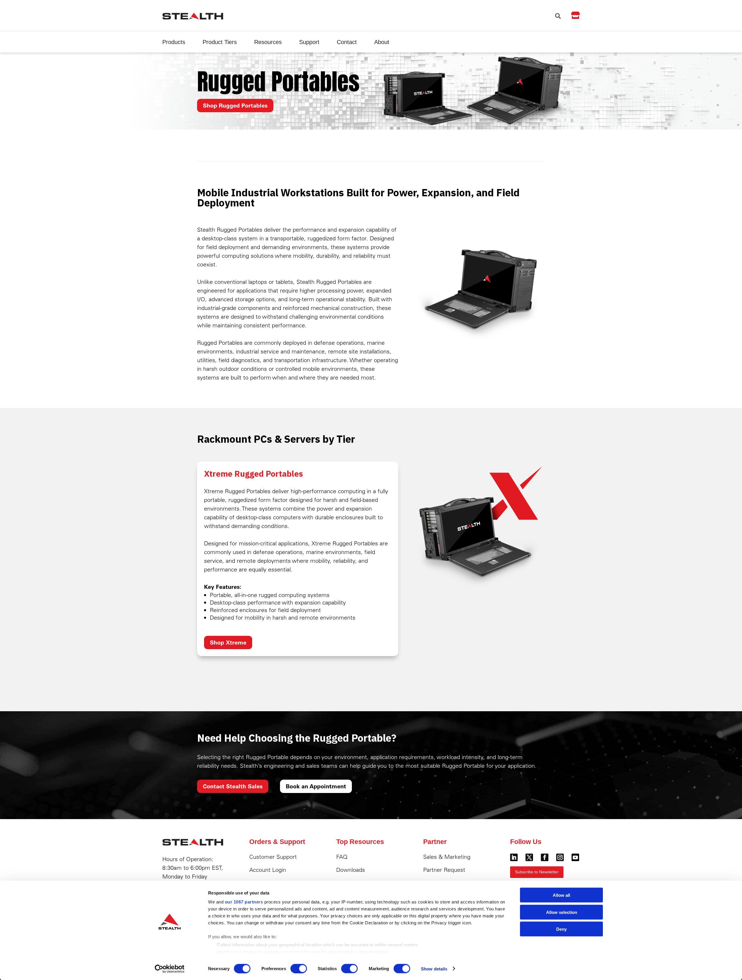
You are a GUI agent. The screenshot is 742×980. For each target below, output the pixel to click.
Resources (268, 42)
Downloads (350, 869)
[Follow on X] (529, 857)
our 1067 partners (244, 901)
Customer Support (273, 856)
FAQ (342, 856)
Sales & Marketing (446, 856)
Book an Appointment (316, 786)
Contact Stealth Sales (233, 786)
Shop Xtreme (228, 642)
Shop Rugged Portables (235, 105)
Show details (434, 968)
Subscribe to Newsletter (537, 872)
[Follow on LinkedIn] (514, 857)
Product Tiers (220, 42)
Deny (561, 929)
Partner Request (444, 869)
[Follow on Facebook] (544, 857)
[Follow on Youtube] (575, 857)
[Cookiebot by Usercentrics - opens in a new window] (169, 968)
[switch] (298, 968)
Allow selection (561, 912)
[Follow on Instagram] (560, 857)
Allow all (561, 895)
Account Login (267, 869)
